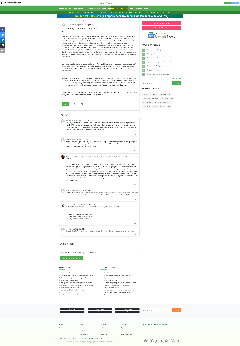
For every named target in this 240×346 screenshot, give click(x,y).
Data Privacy (150, 12)
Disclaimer (91, 338)
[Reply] (135, 134)
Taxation (155, 106)
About (60, 338)
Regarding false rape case (112, 278)
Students (162, 106)
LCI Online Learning (126, 334)
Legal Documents (148, 102)
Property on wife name (68, 273)
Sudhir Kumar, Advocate (72, 204)
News (104, 8)
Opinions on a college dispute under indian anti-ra (77, 285)
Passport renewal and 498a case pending (117, 292)
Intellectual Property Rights (162, 102)
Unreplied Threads (161, 28)
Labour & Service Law (167, 98)
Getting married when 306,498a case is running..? (119, 275)
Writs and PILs (139, 12)
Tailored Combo (106, 12)
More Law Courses (163, 12)
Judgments (89, 8)
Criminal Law (146, 98)
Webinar (139, 8)
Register (235, 3)
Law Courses (111, 3)
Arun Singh (69, 229)
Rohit (68, 24)
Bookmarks (103, 334)
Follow (75, 104)
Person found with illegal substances (72, 287)
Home (61, 8)
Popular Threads (99, 312)
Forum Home (72, 309)
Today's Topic (100, 309)
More (146, 8)
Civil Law (155, 94)
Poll (101, 328)
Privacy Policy (98, 338)
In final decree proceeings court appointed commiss (77, 275)
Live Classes (75, 12)
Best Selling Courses (90, 12)
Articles (68, 8)
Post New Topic (127, 309)
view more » (176, 78)
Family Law (155, 98)
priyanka (68, 190)
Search (176, 83)
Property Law (146, 106)
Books (132, 8)
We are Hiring (67, 338)
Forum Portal (72, 312)
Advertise (74, 338)
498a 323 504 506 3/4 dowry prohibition (116, 285)
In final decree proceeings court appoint (158, 74)
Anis (67, 120)
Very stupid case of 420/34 (112, 287)
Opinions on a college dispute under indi (159, 62)
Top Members (84, 334)
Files (109, 8)
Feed (81, 331)
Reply (65, 104)
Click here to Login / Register (71, 258)
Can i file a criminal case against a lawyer (117, 273)
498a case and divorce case (112, 280)
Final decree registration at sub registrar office (75, 295)
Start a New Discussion (161, 23)
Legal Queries (78, 8)
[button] (136, 26)
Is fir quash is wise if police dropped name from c (76, 283)
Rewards (123, 324)
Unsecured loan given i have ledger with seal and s (77, 278)
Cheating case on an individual (113, 295)
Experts (97, 8)
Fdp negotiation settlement (69, 280)
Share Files (103, 331)
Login (227, 3)
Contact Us (107, 338)
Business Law (146, 94)
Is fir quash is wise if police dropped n (158, 66)
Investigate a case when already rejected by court (119, 290)
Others (169, 106)
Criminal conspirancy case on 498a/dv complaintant (120, 283)
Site (104, 3)
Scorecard (103, 324)
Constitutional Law (165, 94)
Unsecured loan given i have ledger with (158, 58)
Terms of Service (82, 338)
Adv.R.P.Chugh (69, 156)
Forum (61, 328)
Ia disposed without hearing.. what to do (73, 290)
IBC (116, 12)
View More (62, 299)
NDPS (121, 12)
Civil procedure (65, 292)
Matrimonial (128, 12)
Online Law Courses (120, 8)
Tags (122, 328)
